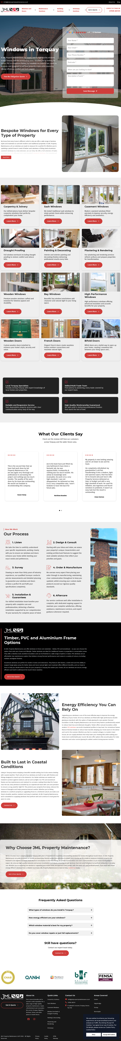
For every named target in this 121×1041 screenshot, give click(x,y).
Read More (6, 157)
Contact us (72, 868)
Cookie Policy (46, 1037)
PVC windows (71, 727)
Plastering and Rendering (51, 1023)
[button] (60, 910)
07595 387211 (114, 11)
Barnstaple (97, 1011)
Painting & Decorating (53, 1017)
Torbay (96, 1007)
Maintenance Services (43, 10)
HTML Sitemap (55, 1037)
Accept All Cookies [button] (109, 1034)
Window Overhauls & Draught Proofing (53, 1013)
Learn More (11, 221)
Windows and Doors (26, 10)
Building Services (60, 10)
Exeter (96, 999)
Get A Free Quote (13, 677)
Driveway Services (76, 10)
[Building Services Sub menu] (69, 10)
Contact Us (8, 805)
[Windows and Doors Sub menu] (35, 10)
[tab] (59, 510)
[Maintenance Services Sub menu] (53, 10)
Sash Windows (51, 1003)
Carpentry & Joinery (53, 999)
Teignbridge (97, 1003)
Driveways (50, 1028)
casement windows (39, 153)
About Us (112, 2)
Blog (118, 2)
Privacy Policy (37, 1037)
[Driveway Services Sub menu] (85, 10)
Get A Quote (92, 10)
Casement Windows (53, 1007)
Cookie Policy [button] (90, 1029)
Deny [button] (93, 1034)
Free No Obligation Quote (14, 77)
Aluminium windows (10, 663)
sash (12, 153)
